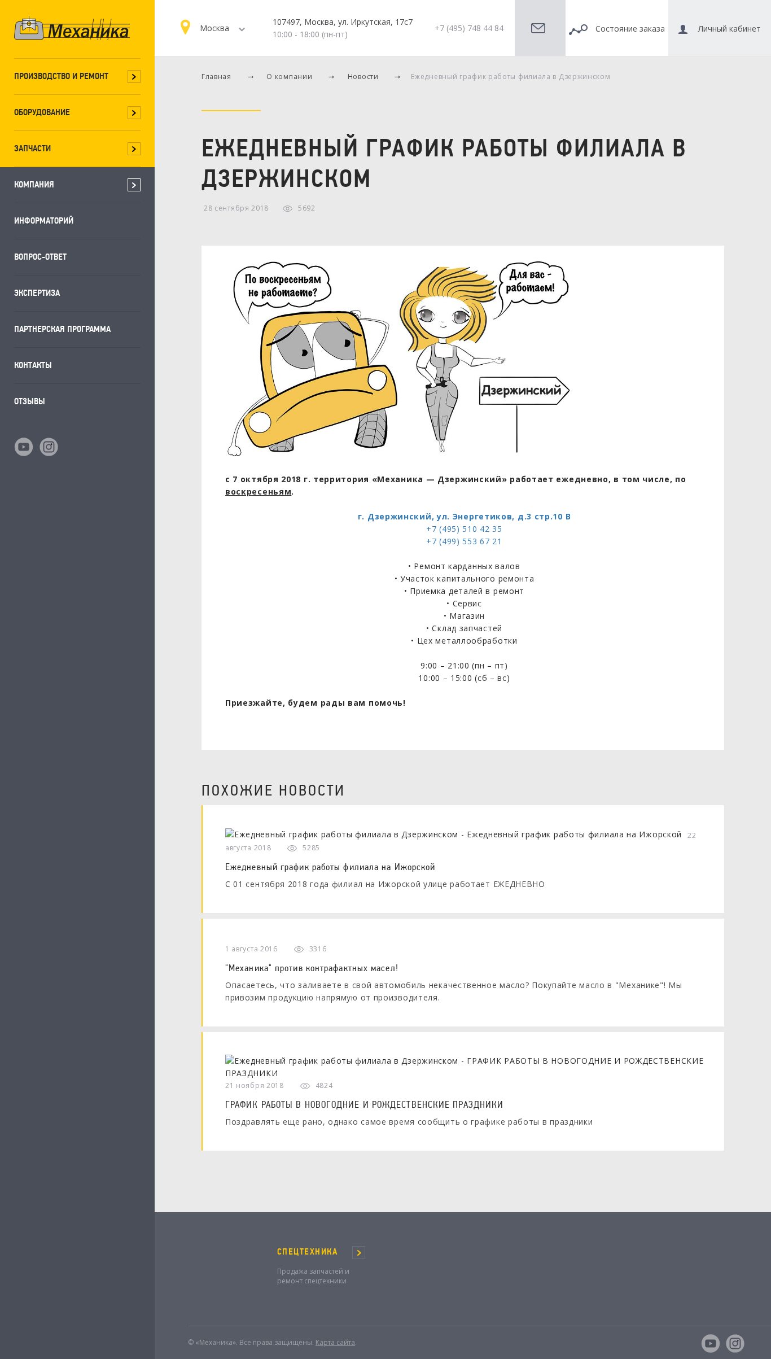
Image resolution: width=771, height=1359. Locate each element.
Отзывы (29, 401)
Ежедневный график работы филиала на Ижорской (330, 866)
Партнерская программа (62, 329)
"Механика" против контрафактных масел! (311, 967)
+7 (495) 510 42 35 (464, 528)
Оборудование (42, 112)
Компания (34, 184)
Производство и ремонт (61, 76)
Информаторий (43, 220)
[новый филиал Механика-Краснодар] (398, 360)
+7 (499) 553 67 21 (464, 541)
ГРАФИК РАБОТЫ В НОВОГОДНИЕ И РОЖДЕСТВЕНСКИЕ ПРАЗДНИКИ (364, 1104)
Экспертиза (37, 292)
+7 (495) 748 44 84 (469, 28)
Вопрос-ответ (40, 256)
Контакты (33, 365)
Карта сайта (335, 1342)
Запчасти (32, 148)
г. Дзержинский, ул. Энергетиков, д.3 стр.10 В (464, 516)
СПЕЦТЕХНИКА (307, 1252)
